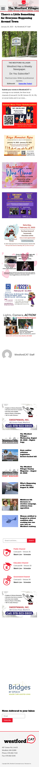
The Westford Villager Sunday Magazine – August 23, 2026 (28, 470)
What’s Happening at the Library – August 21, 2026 (28, 485)
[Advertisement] (19, 381)
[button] (3, 8)
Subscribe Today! (25, 83)
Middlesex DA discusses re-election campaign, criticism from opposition (28, 504)
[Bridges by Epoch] (19, 699)
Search (31, 540)
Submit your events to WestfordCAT (15, 90)
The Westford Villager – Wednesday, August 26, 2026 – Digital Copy (28, 438)
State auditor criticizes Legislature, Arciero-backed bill (28, 453)
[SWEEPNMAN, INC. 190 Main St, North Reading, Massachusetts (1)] (19, 429)
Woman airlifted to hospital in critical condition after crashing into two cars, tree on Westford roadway (28, 521)
